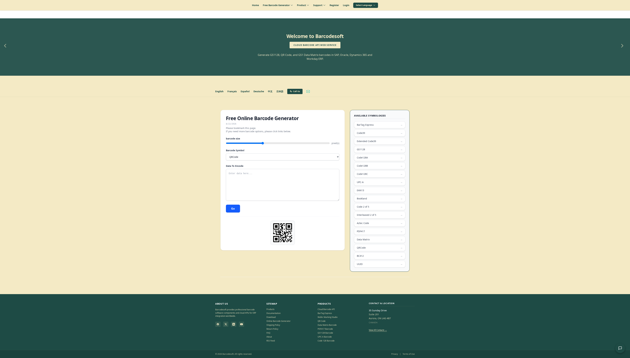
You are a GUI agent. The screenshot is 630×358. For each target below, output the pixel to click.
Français (232, 91)
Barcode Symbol (235, 150)
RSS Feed (270, 340)
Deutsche (258, 91)
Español (245, 91)
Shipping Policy (273, 325)
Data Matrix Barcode (327, 325)
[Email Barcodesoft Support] (308, 91)
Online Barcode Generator (278, 321)
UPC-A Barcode (325, 336)
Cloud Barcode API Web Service (315, 45)
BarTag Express (325, 313)
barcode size (233, 138)
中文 (270, 91)
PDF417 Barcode (325, 329)
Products (270, 309)
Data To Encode (234, 165)
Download (271, 317)
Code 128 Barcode (326, 340)
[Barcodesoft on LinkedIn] (233, 324)
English (219, 91)
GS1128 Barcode (325, 332)
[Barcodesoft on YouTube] (241, 324)
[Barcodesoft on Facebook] (217, 324)
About (269, 336)
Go (233, 208)
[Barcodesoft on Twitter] (225, 324)
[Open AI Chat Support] (620, 348)
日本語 (279, 91)
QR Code (322, 321)
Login (346, 5)
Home (255, 5)
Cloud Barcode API (326, 309)
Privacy (394, 354)
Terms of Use (409, 354)
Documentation (273, 313)
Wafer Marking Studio (327, 317)
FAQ (268, 332)
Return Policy (272, 329)
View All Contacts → (378, 330)
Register (334, 5)
